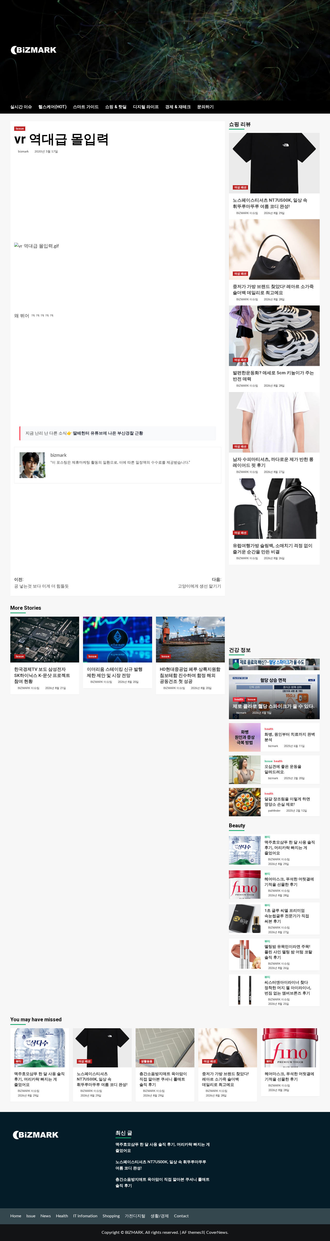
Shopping (111, 1216)
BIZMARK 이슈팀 (28, 688)
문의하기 (205, 106)
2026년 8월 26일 (274, 558)
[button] (316, 107)
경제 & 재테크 (178, 106)
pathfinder (274, 810)
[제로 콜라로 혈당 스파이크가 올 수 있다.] (274, 689)
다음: (199, 583)
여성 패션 (240, 187)
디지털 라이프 (146, 106)
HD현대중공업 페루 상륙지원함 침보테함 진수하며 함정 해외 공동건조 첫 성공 (190, 675)
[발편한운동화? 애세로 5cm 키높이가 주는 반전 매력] (274, 335)
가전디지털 (135, 1216)
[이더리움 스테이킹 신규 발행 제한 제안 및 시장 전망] (117, 639)
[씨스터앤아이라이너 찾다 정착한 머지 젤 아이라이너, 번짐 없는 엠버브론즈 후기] (245, 990)
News (45, 1216)
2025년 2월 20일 (294, 778)
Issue (20, 128)
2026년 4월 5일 (261, 713)
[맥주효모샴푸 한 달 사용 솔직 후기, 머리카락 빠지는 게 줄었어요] (245, 850)
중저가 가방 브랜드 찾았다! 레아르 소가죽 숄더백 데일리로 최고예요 (225, 1079)
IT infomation (85, 1216)
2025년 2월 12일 (296, 810)
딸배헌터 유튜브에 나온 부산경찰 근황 (108, 433)
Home (15, 1216)
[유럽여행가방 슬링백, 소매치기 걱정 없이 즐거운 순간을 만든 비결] (274, 508)
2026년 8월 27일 (274, 472)
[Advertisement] (216, 50)
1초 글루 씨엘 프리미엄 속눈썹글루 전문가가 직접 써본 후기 (287, 916)
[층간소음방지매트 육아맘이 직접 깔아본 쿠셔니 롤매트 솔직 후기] (165, 1047)
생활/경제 (160, 1216)
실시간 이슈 (21, 106)
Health (62, 1216)
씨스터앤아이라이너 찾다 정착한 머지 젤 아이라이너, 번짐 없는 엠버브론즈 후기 (288, 988)
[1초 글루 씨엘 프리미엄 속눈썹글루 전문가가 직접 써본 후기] (245, 918)
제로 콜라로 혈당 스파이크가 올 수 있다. (274, 706)
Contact (181, 1216)
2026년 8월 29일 (274, 213)
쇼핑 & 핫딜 (116, 106)
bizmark (23, 151)
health (238, 699)
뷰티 (267, 837)
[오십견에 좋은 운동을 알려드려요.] (245, 769)
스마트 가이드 (86, 106)
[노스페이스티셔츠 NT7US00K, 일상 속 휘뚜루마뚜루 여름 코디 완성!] (274, 163)
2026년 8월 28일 (274, 299)
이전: (41, 583)
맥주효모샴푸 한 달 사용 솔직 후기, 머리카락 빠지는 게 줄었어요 (290, 847)
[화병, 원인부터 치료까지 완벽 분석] (245, 737)
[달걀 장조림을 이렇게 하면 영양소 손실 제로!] (245, 802)
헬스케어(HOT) (52, 106)
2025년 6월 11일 (294, 746)
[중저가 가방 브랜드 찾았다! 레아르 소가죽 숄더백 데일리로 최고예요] (274, 249)
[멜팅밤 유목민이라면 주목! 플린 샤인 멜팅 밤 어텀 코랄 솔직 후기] (245, 954)
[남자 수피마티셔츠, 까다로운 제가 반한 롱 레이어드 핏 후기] (274, 422)
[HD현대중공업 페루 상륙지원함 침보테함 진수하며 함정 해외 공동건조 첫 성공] (190, 639)
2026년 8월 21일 (55, 688)
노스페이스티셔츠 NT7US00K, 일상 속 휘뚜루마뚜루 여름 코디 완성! (102, 1079)
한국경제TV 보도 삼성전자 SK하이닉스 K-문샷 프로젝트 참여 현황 (42, 675)
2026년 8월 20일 (128, 682)
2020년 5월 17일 (46, 151)
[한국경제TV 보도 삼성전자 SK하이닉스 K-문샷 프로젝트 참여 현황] (44, 639)
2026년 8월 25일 (278, 1004)
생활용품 (146, 1061)
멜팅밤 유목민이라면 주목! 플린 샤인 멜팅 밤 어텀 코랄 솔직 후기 (288, 952)
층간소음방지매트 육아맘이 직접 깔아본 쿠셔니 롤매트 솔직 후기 (163, 1079)
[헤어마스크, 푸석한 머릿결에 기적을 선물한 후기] (245, 884)
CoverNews (216, 1232)
